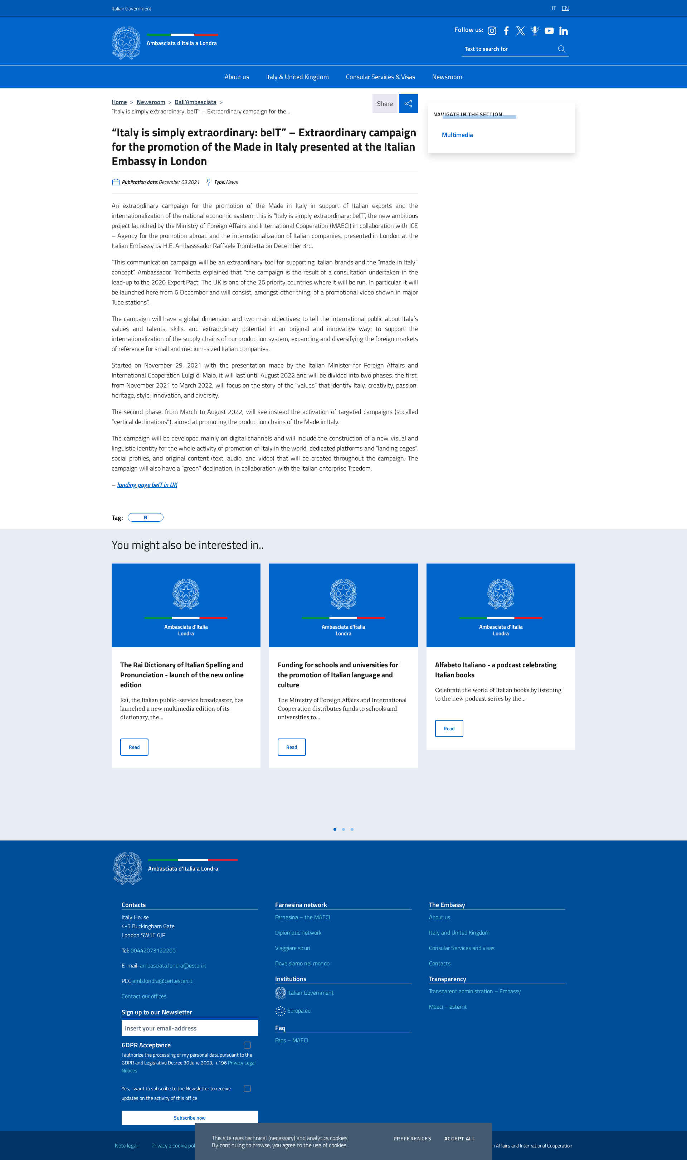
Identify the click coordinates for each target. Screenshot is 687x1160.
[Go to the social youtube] (547, 30)
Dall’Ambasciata (195, 101)
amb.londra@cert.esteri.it (162, 980)
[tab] (334, 829)
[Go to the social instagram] (490, 30)
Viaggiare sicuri (292, 948)
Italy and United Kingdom (459, 932)
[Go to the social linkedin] (562, 30)
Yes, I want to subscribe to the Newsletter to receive (176, 1088)
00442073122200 (153, 950)
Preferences (413, 1138)
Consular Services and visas (461, 948)
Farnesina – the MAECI (302, 917)
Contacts (439, 963)
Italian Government (131, 8)
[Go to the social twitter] (519, 30)
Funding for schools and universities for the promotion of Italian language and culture (338, 674)
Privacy (235, 1062)
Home (119, 101)
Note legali (126, 1145)
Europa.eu (298, 1010)
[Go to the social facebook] (504, 30)
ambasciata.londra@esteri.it (173, 965)
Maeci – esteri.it (448, 1006)
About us (439, 917)
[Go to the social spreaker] (533, 30)
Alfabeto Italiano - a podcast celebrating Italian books (496, 669)
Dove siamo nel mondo (302, 963)
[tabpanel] (186, 693)
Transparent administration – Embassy (475, 991)
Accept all (459, 1138)
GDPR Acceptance (146, 1045)
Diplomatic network (298, 932)
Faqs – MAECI (291, 1040)
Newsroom (151, 101)
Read (138, 747)
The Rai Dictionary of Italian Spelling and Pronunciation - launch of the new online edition (182, 674)
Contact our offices (144, 996)
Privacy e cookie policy (176, 1145)
